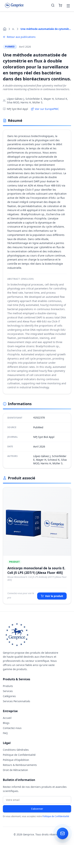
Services (8, 691)
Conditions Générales (16, 749)
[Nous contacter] (62, 833)
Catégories (9, 696)
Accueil (7, 718)
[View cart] (60, 6)
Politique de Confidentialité (19, 754)
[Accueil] (4, 29)
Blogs (6, 723)
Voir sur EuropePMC (47, 109)
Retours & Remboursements (20, 765)
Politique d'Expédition (16, 760)
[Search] (53, 6)
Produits (8, 686)
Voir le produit (54, 596)
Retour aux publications (21, 37)
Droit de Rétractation (15, 770)
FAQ (5, 733)
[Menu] (68, 5)
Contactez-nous (12, 728)
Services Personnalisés (16, 701)
